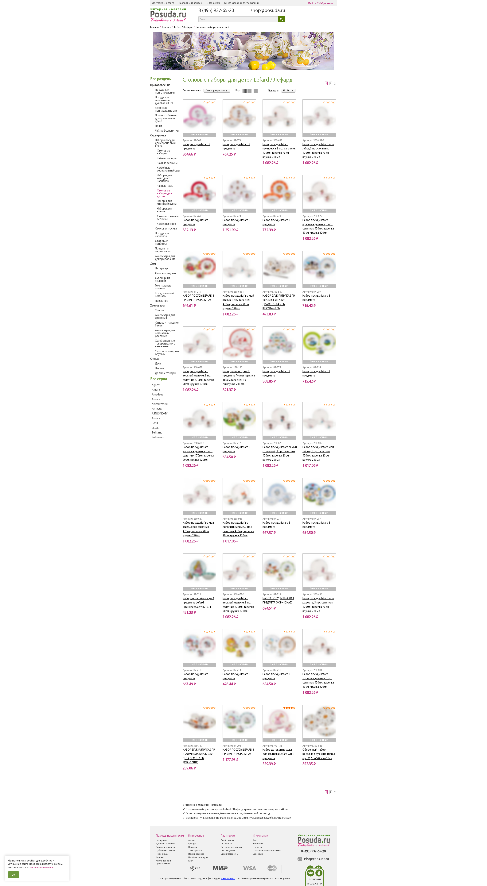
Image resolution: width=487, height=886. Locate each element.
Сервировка (158, 135)
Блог (190, 861)
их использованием (41, 867)
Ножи (158, 126)
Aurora (156, 418)
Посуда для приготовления (165, 91)
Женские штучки (165, 273)
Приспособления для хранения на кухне (166, 118)
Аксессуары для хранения (165, 317)
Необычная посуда (198, 857)
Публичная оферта (165, 850)
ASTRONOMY (159, 413)
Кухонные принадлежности (166, 109)
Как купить (161, 840)
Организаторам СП (230, 854)
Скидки (160, 857)
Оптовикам (213, 3)
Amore (156, 399)
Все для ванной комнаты (164, 295)
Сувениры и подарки (162, 280)
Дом (153, 264)
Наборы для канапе (164, 210)
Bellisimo (157, 432)
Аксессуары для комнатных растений (165, 333)
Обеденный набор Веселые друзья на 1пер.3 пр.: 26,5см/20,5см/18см (318, 754)
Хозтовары (157, 305)
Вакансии (258, 854)
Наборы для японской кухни (167, 203)
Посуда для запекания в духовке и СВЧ (164, 100)
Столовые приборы (161, 242)
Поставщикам (228, 850)
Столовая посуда (166, 228)
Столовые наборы (163, 152)
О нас (256, 840)
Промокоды (162, 854)
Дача (158, 363)
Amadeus (157, 394)
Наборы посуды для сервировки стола (165, 143)
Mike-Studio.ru (228, 878)
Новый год (161, 301)
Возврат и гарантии (190, 3)
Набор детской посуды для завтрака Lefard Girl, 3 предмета (278, 754)
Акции (191, 840)
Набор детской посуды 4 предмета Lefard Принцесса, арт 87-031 (198, 603)
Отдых (154, 359)
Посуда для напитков (162, 235)
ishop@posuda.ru (267, 10)
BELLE (155, 428)
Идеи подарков (196, 854)
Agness (156, 385)
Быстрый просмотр (199, 127)
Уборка (159, 310)
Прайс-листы (227, 840)
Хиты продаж (195, 850)
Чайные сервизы (167, 163)
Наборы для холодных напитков (164, 178)
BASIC (155, 423)
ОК (13, 874)
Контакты (258, 844)
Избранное (325, 3)
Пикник (159, 368)
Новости (257, 847)
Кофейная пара (166, 224)
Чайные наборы (167, 158)
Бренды (192, 844)
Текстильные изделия (163, 287)
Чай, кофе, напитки (167, 130)
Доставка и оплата (163, 3)
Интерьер (161, 268)
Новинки (192, 847)
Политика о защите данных (267, 850)
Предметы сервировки (162, 250)
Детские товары (165, 373)
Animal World (160, 404)
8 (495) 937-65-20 (216, 10)
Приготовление (160, 85)
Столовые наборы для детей (164, 193)
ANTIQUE (157, 409)
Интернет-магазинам (231, 847)
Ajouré (156, 390)
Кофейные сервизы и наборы (168, 169)
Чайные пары (165, 186)
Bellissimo (158, 437)
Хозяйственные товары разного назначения (165, 344)
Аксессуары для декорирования (165, 258)
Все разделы (160, 79)
